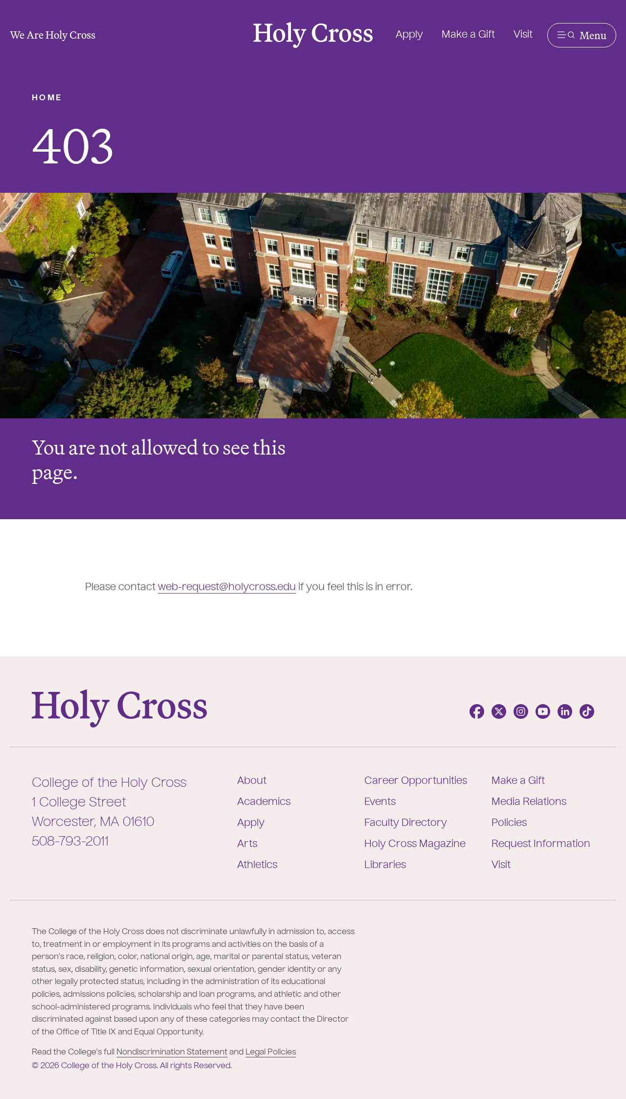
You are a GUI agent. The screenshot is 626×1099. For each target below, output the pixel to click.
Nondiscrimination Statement (171, 1052)
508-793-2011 (70, 842)
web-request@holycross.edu (227, 588)
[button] (581, 35)
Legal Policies (271, 1052)
